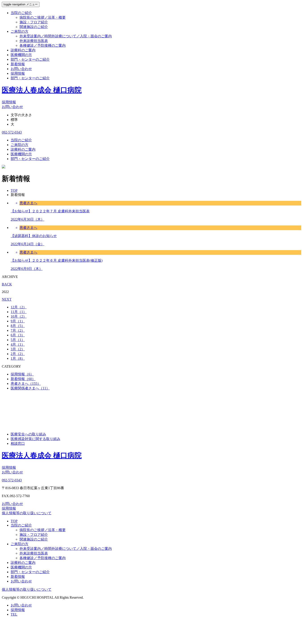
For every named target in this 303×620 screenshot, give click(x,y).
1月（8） (18, 358)
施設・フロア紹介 (34, 22)
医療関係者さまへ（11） (30, 388)
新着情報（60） (23, 379)
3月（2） (18, 349)
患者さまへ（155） (26, 383)
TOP (14, 521)
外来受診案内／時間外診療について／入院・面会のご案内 (66, 36)
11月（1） (19, 312)
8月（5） (18, 326)
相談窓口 (18, 443)
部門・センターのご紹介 (30, 59)
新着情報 (18, 64)
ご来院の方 (19, 31)
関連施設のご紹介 (34, 27)
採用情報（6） (22, 374)
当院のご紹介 (21, 13)
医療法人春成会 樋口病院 (42, 90)
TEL (14, 614)
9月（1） (18, 321)
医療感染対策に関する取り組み (35, 439)
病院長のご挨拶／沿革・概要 (43, 17)
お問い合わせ (21, 69)
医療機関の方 (21, 55)
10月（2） (19, 316)
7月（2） (18, 330)
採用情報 (18, 73)
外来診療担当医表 (34, 41)
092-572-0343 (12, 132)
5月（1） (18, 340)
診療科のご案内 (23, 50)
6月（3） (18, 335)
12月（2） (19, 307)
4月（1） (18, 344)
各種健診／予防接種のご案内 (43, 45)
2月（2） (18, 354)
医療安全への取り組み (28, 434)
